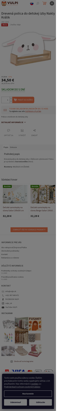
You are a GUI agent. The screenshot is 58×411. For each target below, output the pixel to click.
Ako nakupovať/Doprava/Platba (14, 247)
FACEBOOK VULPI (12, 299)
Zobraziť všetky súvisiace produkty (29, 229)
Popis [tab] (6, 147)
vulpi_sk (8, 303)
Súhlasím (40, 402)
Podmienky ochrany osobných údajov (16, 271)
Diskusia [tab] (13, 147)
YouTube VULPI (11, 307)
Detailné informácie (12, 122)
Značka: (15, 24)
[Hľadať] (37, 3)
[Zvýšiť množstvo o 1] (11, 98)
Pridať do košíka (25, 100)
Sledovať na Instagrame (23, 361)
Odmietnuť (15, 402)
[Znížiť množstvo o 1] (11, 101)
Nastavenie (28, 393)
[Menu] (52, 3)
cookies (34, 383)
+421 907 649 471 (12, 295)
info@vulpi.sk (10, 291)
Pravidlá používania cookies (12, 277)
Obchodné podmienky (10, 251)
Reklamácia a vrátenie (10, 257)
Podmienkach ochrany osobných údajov (22, 386)
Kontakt (4, 254)
